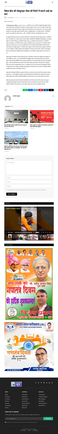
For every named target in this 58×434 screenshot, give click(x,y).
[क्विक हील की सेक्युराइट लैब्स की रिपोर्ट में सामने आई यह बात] (8, 21)
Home (5, 6)
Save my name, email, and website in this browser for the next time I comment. (27, 189)
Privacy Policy (30, 422)
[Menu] (6, 2)
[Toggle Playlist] (50, 232)
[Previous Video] (46, 232)
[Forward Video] (48, 232)
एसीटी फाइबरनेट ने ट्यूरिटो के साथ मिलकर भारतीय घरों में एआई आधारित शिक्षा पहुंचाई (41, 125)
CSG (35, 429)
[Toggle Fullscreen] (52, 232)
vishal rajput (10, 17)
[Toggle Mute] (34, 232)
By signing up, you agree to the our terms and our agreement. (22, 422)
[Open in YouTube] (43, 232)
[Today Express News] (29, 2)
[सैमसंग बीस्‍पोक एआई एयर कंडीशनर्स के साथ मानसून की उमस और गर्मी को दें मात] (16, 116)
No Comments (24, 17)
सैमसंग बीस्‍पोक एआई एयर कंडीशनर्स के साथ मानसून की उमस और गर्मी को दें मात (15, 125)
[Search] (52, 2)
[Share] (41, 232)
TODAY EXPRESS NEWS (13, 208)
